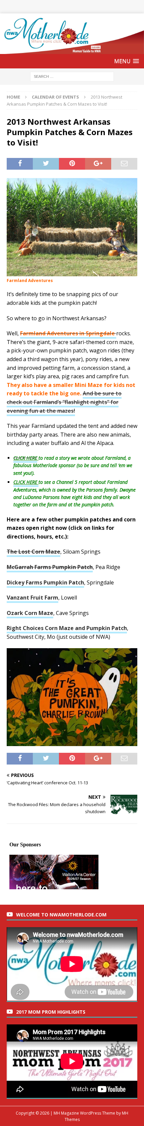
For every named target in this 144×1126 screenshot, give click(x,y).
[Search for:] (72, 76)
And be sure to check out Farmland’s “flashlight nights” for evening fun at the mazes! (64, 402)
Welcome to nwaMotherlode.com (61, 914)
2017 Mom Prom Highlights (50, 1012)
